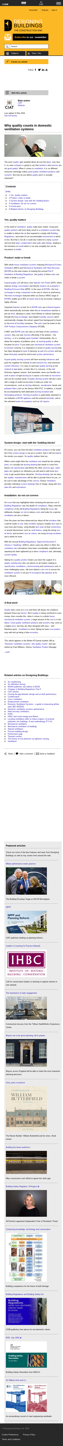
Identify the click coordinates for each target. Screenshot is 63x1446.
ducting (7, 338)
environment (47, 236)
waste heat (33, 299)
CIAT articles (13, 692)
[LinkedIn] (42, 69)
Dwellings (17, 545)
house (16, 265)
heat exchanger (21, 317)
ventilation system (48, 230)
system (55, 240)
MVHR (8, 271)
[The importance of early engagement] (26, 1019)
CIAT (20, 103)
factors (24, 613)
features (16, 307)
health (18, 249)
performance (48, 354)
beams (39, 530)
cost (26, 610)
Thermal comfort (15, 736)
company (18, 165)
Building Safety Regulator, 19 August (21, 1186)
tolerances (50, 359)
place (48, 162)
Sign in (54, 10)
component (25, 292)
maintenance (49, 566)
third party (13, 354)
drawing (33, 465)
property (28, 401)
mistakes (53, 520)
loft (41, 401)
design (22, 453)
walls (39, 243)
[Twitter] (39, 69)
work (25, 351)
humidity (20, 323)
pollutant (8, 388)
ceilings (48, 243)
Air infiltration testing (16, 684)
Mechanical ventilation (17, 724)
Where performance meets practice (21, 864)
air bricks (8, 533)
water (57, 468)
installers (32, 524)
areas (18, 401)
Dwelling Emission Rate (14, 289)
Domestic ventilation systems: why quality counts (26, 644)
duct (58, 372)
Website (21, 105)
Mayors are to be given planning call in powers (25, 1035)
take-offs (8, 487)
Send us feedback (47, 754)
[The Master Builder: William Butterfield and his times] (26, 1131)
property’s (55, 286)
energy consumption (20, 286)
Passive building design (18, 731)
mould (20, 246)
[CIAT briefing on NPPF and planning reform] (26, 933)
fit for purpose (35, 573)
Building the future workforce (18, 1147)
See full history (10, 116)
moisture (39, 363)
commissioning (33, 566)
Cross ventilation (15, 699)
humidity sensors (46, 317)
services (54, 165)
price (17, 345)
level (13, 314)
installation (8, 515)
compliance (42, 506)
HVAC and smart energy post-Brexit (23, 716)
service (36, 481)
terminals (50, 398)
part (42, 351)
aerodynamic (46, 385)
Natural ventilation (15, 729)
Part (50, 271)
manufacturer (16, 563)
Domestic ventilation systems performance (26, 709)
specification (19, 468)
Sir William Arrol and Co (16, 1380)
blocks (51, 443)
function (27, 335)
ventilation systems (28, 265)
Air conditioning (14, 682)
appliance (27, 398)
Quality (7, 610)
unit (18, 283)
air (25, 233)
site (50, 382)
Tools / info (36, 53)
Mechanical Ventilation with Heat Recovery (41, 268)
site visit (44, 569)
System (8, 443)
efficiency (15, 366)
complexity (9, 509)
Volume (7, 545)
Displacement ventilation (18, 702)
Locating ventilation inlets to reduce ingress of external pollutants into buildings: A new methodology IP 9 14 (31, 720)
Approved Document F (46, 542)
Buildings (43, 675)
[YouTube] (46, 69)
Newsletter (33, 10)
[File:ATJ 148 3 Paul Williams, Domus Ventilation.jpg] (33, 594)
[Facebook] (35, 69)
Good (13, 623)
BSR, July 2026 (12, 1338)
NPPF (8, 907)
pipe (15, 369)
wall (53, 369)
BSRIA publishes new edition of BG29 (24, 687)
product (24, 560)
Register (45, 10)
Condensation (13, 697)
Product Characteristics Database (23, 326)
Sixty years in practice (15, 1082)
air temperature (44, 310)
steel (33, 530)
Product (45, 647)
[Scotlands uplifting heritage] (26, 1411)
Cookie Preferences (10, 1435)
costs (38, 512)
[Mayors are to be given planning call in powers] (26, 1066)
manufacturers (21, 477)
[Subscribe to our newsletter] (26, 40)
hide (8, 191)
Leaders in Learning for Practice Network (23, 946)
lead (57, 453)
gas (52, 468)
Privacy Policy (29, 1435)
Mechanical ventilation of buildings (22, 726)
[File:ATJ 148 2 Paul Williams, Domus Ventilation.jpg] (33, 434)
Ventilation (8, 274)
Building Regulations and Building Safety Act (25, 1294)
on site (24, 512)
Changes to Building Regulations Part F (24, 689)
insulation (45, 392)
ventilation (38, 168)
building (42, 443)
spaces (46, 401)
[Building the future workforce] (26, 1173)
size (58, 530)
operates (48, 573)
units (53, 274)
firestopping (9, 395)
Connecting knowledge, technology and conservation (28, 1229)
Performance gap (15, 734)
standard (34, 338)
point (6, 465)
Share (10, 754)
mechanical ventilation (44, 345)
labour (6, 623)
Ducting (26, 395)
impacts (43, 286)
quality (16, 162)
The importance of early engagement (21, 993)
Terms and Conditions (11, 1439)
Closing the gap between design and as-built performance (32, 694)
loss (45, 363)
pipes (6, 471)
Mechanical (50, 265)
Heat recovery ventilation (18, 711)
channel (7, 369)
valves (34, 533)
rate (15, 548)
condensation (26, 243)
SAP (6, 326)
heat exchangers (15, 296)
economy (34, 632)
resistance (56, 375)
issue (9, 502)
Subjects (15, 53)
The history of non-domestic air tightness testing (28, 739)
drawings (46, 474)
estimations (21, 487)
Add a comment (26, 754)
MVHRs (47, 289)
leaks (18, 243)
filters (14, 388)
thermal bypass (53, 307)
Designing (31, 675)
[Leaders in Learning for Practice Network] (26, 976)
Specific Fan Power (42, 283)
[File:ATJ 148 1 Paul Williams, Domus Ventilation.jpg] (33, 157)
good (10, 168)
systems (8, 175)
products (43, 165)
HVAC (10, 714)
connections (56, 527)
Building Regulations (24, 274)
